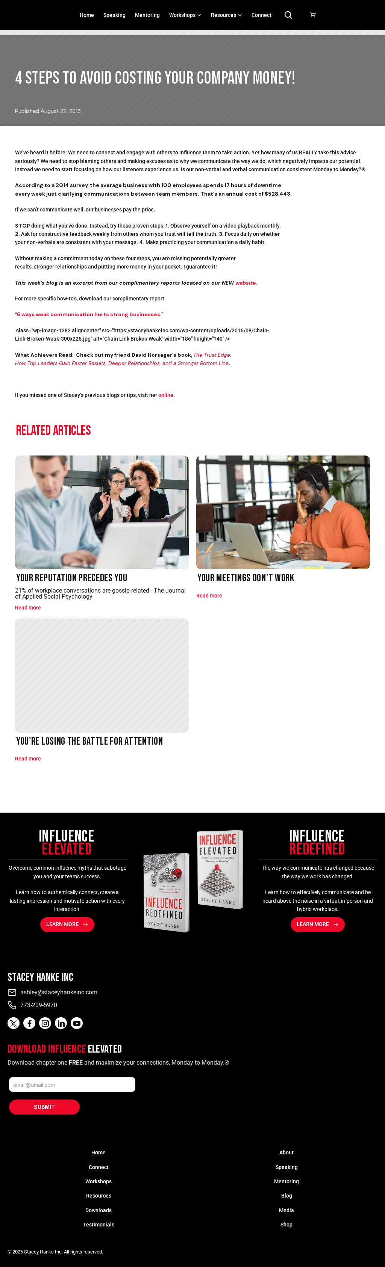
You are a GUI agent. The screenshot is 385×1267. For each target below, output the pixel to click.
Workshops (182, 15)
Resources (98, 1196)
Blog (286, 1196)
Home (87, 15)
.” (90, 314)
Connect (261, 15)
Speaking (114, 15)
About (286, 1152)
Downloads (98, 1210)
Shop (286, 1225)
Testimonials (98, 1225)
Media (286, 1210)
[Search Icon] (288, 15)
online (165, 395)
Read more (28, 608)
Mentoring (147, 15)
